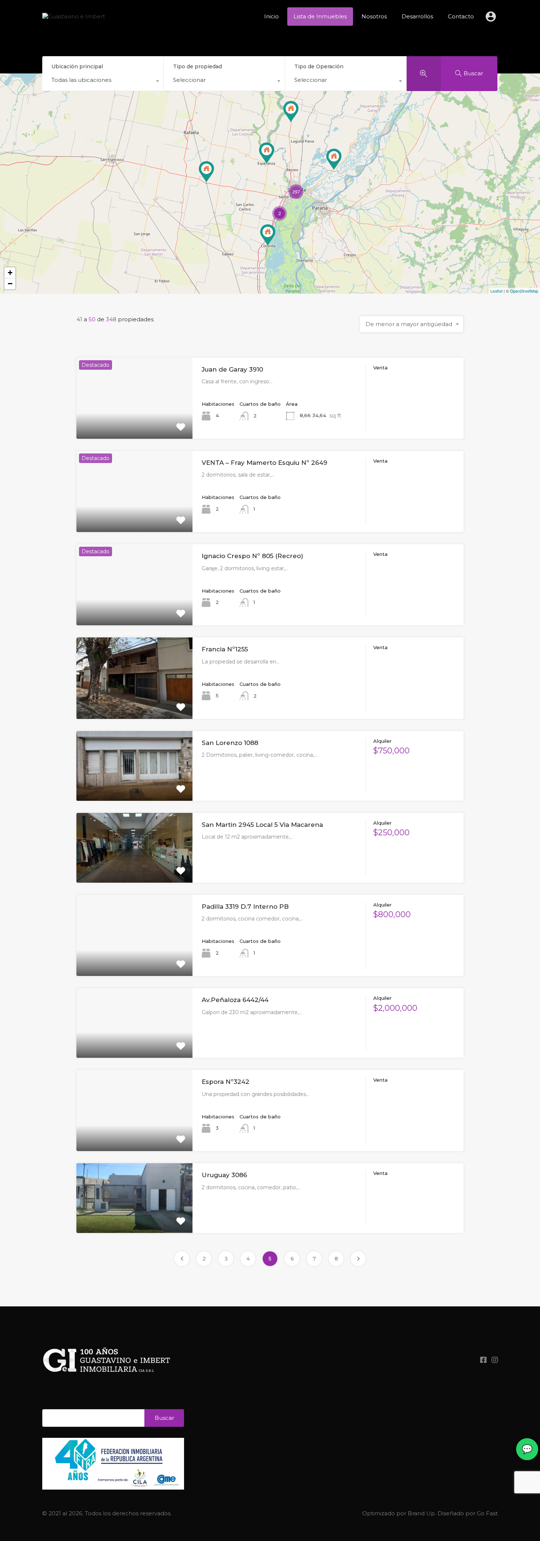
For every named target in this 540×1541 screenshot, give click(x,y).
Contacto (461, 16)
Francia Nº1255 (225, 649)
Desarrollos (417, 16)
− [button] (10, 283)
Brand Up (421, 1513)
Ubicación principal (77, 66)
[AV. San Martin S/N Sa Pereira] (206, 171)
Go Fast (487, 1513)
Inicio (271, 16)
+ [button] (10, 272)
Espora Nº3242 (225, 1081)
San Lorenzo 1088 (230, 742)
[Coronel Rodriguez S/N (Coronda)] (268, 234)
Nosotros (374, 16)
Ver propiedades (134, 422)
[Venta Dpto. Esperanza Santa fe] (266, 152)
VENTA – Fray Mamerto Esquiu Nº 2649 (264, 462)
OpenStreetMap (524, 291)
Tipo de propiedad (197, 66)
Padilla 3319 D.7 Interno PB (245, 906)
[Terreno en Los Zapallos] (334, 159)
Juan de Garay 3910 (232, 369)
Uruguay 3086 (224, 1175)
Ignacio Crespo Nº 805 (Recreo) (252, 556)
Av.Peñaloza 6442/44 (235, 999)
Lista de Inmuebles (320, 16)
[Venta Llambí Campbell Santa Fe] (291, 111)
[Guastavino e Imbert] (73, 16)
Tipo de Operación (318, 66)
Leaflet (496, 291)
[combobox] (102, 82)
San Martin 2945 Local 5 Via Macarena (262, 824)
